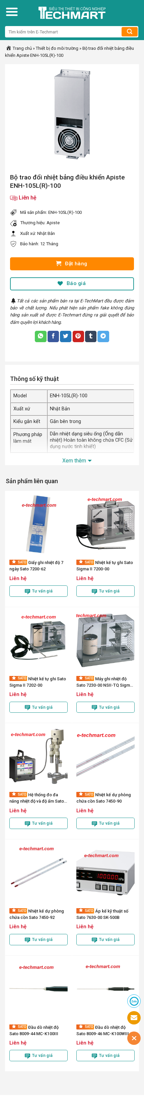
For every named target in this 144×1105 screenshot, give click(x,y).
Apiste (53, 222)
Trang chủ (22, 48)
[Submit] (130, 31)
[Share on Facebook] (53, 336)
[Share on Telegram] (103, 336)
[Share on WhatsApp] (40, 336)
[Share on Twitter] (65, 336)
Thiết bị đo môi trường (57, 48)
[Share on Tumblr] (90, 336)
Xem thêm (74, 460)
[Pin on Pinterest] (78, 336)
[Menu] (11, 11)
